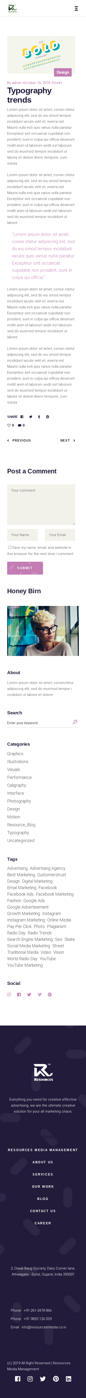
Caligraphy (16, 785)
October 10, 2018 (36, 83)
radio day (16, 933)
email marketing (21, 888)
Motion (13, 817)
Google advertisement (28, 907)
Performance (19, 777)
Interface (15, 793)
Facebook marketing (55, 894)
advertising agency (47, 868)
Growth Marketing (23, 913)
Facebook (47, 888)
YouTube (48, 959)
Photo (39, 926)
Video (46, 952)
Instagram (51, 913)
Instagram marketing (26, 920)
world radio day (22, 959)
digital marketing (37, 881)
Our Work (43, 1186)
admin (17, 83)
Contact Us (43, 1211)
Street (57, 83)
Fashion (14, 901)
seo (58, 939)
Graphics (15, 753)
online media (59, 920)
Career (43, 1223)
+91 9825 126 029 (37, 1319)
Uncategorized (20, 840)
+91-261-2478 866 (38, 1310)
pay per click (19, 926)
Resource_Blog (21, 824)
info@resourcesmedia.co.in (44, 1327)
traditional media (22, 952)
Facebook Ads (20, 894)
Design (13, 809)
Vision (58, 952)
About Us (43, 1162)
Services (43, 1174)
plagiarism (56, 926)
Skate (69, 939)
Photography (19, 801)
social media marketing (28, 946)
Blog (42, 1199)
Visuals (13, 769)
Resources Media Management (43, 1150)
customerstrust (51, 875)
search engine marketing (30, 939)
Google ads (34, 901)
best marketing (21, 875)
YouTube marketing (25, 965)
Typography (18, 832)
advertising (17, 868)
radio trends (40, 933)
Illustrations (17, 761)
